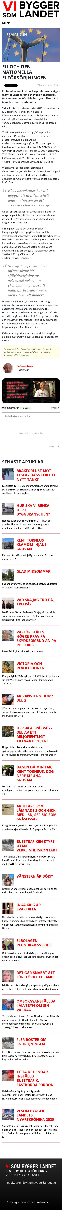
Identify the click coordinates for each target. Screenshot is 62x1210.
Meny (6, 22)
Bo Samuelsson (25, 366)
